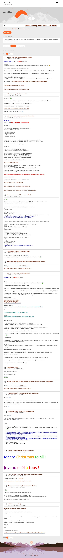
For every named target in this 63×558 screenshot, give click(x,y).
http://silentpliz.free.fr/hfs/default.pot (13, 182)
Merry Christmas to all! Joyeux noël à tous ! (23, 450)
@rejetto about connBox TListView (27, 486)
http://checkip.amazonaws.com (11, 300)
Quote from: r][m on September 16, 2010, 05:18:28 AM (15, 508)
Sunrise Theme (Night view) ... (22, 251)
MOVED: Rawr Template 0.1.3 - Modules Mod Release (29, 474)
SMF (18, 554)
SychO (36, 555)
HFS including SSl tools (24, 273)
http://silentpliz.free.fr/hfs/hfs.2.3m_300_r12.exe (14, 85)
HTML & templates (11, 261)
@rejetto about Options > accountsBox (28, 393)
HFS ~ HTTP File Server (12, 116)
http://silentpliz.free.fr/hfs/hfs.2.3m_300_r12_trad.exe (17, 186)
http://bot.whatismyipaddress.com (12, 302)
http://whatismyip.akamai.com (11, 301)
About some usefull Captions (26, 411)
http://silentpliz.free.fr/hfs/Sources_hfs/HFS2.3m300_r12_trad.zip (20, 190)
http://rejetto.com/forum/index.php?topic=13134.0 (16, 108)
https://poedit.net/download (11, 162)
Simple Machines (31, 554)
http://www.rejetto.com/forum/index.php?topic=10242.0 (17, 268)
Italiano (9, 94)
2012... (16, 367)
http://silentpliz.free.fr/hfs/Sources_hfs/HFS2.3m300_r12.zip (16, 89)
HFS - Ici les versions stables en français (22, 57)
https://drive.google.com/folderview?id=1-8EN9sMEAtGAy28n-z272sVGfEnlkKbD (29, 81)
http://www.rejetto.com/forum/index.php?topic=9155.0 (17, 481)
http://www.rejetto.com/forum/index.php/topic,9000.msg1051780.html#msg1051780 (24, 532)
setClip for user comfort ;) (24, 195)
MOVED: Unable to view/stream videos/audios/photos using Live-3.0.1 (36, 381)
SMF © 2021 (23, 554)
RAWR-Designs (22, 386)
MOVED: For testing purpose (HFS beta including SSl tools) (31, 261)
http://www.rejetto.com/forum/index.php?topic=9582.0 (17, 388)
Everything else (10, 251)
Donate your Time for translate (26, 116)
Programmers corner (12, 195)
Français (9, 57)
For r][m (20, 504)
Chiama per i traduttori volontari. (19, 94)
